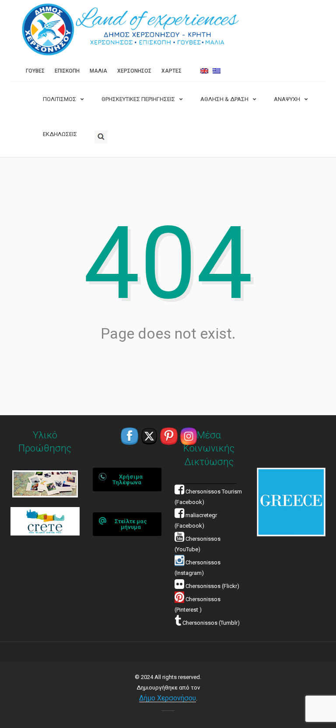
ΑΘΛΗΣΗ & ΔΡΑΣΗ (224, 99)
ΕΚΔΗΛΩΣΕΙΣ (60, 134)
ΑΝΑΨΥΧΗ (287, 99)
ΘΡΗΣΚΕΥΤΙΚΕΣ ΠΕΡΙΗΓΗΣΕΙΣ (138, 99)
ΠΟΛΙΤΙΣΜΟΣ (59, 99)
